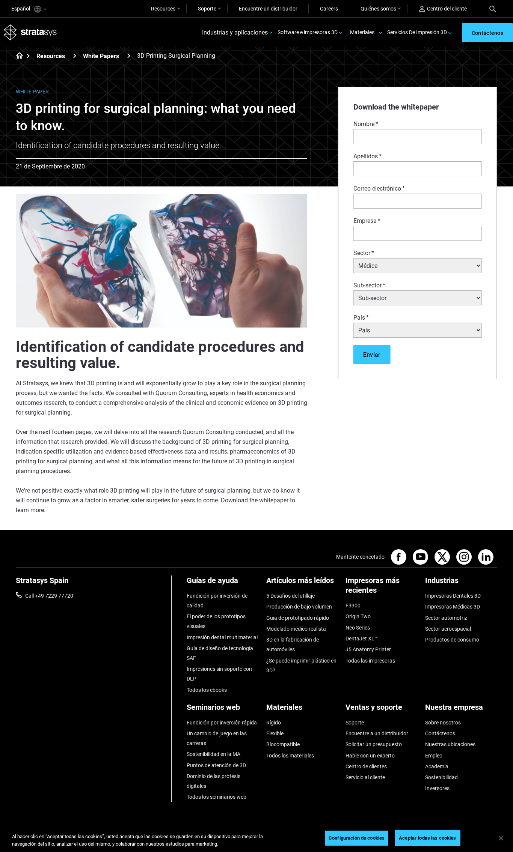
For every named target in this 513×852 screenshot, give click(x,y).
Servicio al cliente (365, 777)
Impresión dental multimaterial (222, 637)
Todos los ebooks (207, 690)
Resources (163, 9)
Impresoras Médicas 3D (452, 607)
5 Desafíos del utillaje (290, 596)
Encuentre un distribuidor (268, 9)
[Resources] (74, 55)
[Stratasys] (30, 32)
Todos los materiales (290, 756)
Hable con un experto (370, 756)
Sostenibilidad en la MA (213, 754)
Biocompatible (283, 744)
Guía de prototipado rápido (297, 618)
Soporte (207, 9)
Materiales (362, 32)
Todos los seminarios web (216, 797)
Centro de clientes (366, 766)
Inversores (437, 788)
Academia (436, 766)
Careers (329, 9)
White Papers (101, 56)
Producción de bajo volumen (299, 607)
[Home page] (17, 56)
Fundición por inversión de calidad (217, 601)
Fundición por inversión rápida (222, 723)
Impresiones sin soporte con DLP (219, 674)
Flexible (275, 733)
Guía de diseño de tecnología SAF (220, 653)
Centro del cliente (447, 9)
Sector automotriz (446, 618)
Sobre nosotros (443, 723)
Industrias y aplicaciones (235, 32)
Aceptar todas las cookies (427, 838)
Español (21, 9)
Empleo (433, 756)
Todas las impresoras (370, 661)
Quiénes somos (378, 9)
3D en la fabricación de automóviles (292, 644)
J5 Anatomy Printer (368, 649)
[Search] (493, 8)
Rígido (273, 723)
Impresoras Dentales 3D (453, 596)
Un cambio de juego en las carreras (217, 738)
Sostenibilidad (441, 777)
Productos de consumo (452, 640)
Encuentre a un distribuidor (377, 733)
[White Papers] (129, 55)
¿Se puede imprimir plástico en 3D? (301, 665)
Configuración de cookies (357, 838)
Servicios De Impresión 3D (417, 32)
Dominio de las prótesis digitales (213, 781)
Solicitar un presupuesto (374, 744)
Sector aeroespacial (448, 629)
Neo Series (358, 628)
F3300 (353, 606)
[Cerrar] (501, 838)
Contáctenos (440, 733)
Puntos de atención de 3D (216, 765)
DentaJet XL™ (362, 639)
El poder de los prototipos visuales (216, 621)
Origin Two (358, 616)
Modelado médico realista (296, 629)
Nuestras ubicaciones (450, 744)
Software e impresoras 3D (308, 32)
